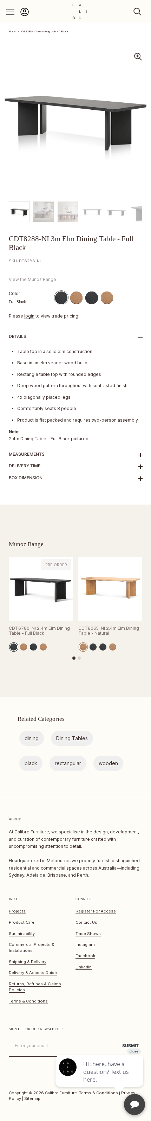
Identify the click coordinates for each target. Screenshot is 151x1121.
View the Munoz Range (32, 279)
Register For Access (96, 911)
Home (12, 31)
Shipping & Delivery (27, 961)
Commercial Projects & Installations (31, 947)
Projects (17, 911)
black (31, 763)
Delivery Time (24, 465)
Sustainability (22, 933)
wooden (108, 763)
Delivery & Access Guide (33, 972)
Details (17, 336)
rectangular (68, 763)
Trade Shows (88, 933)
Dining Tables (72, 738)
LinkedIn (84, 967)
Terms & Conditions (28, 1001)
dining (32, 738)
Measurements (27, 454)
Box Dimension (25, 477)
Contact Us (86, 922)
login (29, 316)
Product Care (21, 922)
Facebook (85, 955)
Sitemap (32, 1098)
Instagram (85, 944)
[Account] (24, 15)
